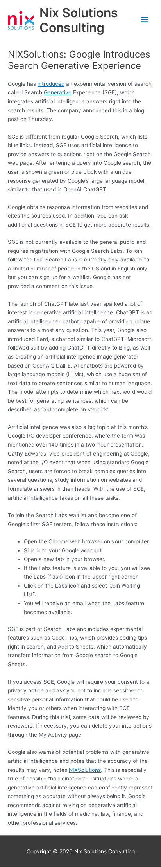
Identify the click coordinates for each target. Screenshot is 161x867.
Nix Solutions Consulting (78, 20)
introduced (51, 84)
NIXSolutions (85, 770)
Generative (58, 92)
